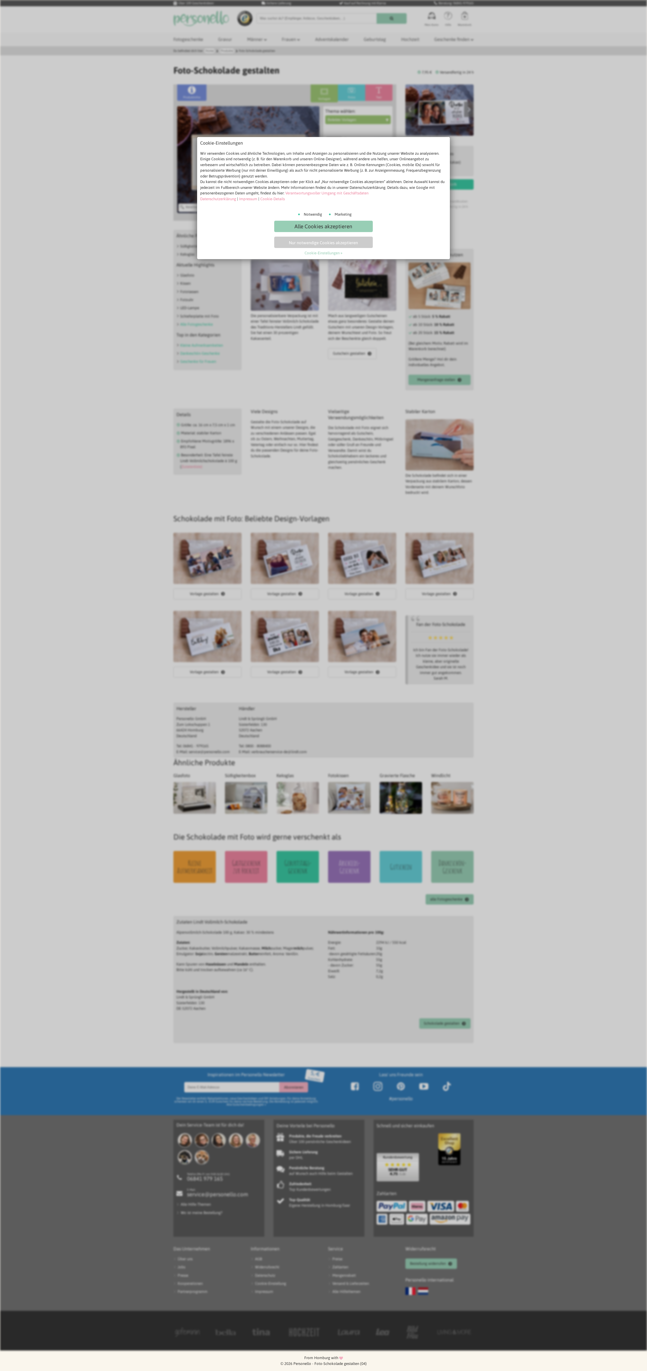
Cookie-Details (272, 199)
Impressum (248, 199)
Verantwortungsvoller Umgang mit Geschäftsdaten (326, 193)
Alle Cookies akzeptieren (323, 226)
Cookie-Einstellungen (322, 253)
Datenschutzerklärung (218, 199)
